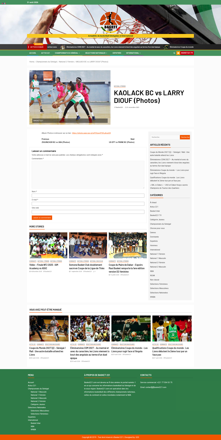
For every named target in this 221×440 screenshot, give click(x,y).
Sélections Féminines (159, 284)
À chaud (153, 202)
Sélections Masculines (159, 288)
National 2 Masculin (96, 261)
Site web (35, 208)
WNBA (152, 297)
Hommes (153, 245)
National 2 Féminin (120, 86)
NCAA (152, 275)
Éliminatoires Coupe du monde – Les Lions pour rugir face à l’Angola (174, 47)
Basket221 (119, 107)
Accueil (32, 53)
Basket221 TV (155, 215)
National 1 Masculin (158, 258)
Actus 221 (45, 53)
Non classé (154, 280)
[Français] (5, 3)
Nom (34, 191)
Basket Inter (155, 211)
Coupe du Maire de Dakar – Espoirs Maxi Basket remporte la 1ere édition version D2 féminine (127, 268)
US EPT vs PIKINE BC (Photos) (121, 140)
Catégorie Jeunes (157, 219)
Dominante (32, 261)
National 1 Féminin (43, 261)
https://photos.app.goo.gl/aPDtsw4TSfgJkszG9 (91, 133)
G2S (137, 437)
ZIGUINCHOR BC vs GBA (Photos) (56, 140)
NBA (152, 271)
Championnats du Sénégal (66, 53)
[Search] (174, 53)
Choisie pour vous (157, 228)
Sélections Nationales (95, 53)
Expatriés (117, 53)
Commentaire (38, 159)
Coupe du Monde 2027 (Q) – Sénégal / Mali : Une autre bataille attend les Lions (47, 351)
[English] (3, 3)
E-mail (35, 200)
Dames (153, 232)
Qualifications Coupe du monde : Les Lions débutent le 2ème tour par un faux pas (170, 351)
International (132, 53)
